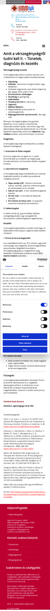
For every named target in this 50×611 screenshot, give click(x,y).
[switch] (44, 312)
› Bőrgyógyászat (14, 560)
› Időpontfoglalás (14, 514)
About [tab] (41, 266)
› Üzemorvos (12, 544)
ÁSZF (9, 604)
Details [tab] (25, 266)
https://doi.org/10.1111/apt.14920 (18, 448)
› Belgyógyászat (14, 555)
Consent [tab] (8, 266)
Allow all (25, 336)
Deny (25, 350)
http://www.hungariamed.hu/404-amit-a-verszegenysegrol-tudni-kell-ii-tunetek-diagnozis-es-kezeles (24, 494)
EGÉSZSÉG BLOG (18, 2)
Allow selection (25, 343)
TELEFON (22, 26)
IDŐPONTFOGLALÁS (33, 2)
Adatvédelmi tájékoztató (24, 604)
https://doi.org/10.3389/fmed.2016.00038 (21, 426)
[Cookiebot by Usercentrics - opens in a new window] (37, 259)
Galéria (9, 2)
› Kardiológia (12, 549)
